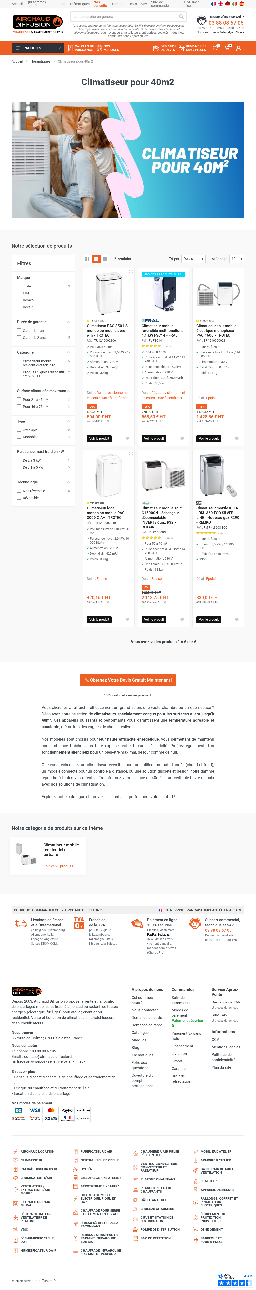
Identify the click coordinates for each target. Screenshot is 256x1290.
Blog (62, 4)
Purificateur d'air (96, 1151)
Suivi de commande (160, 3)
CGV (215, 1039)
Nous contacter (145, 1010)
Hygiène (87, 1169)
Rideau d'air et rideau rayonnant (99, 1224)
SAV (144, 4)
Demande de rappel (148, 1025)
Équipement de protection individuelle (213, 1217)
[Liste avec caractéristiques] (105, 259)
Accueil (17, 4)
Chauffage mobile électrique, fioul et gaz (98, 1198)
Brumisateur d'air (36, 1178)
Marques (139, 1040)
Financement (182, 1046)
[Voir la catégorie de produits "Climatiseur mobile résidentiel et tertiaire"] (26, 854)
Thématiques (80, 4)
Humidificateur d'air (38, 1250)
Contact (118, 4)
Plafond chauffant (158, 1179)
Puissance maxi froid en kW (40, 451)
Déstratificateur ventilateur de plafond (36, 1217)
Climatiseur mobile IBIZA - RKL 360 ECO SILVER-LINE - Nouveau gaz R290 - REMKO (218, 515)
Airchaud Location (37, 1151)
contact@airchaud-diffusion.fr (49, 1056)
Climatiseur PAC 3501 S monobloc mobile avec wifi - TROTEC (107, 331)
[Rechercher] (181, 16)
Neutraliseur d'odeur (100, 1160)
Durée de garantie (32, 322)
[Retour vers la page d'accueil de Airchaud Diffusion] (38, 22)
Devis (133, 4)
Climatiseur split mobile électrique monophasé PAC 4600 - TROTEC (216, 331)
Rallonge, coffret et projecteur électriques (219, 1202)
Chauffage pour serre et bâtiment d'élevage (100, 1212)
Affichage (220, 259)
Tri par (174, 259)
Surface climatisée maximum (41, 391)
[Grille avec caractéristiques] (96, 259)
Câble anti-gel (154, 1200)
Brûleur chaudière (157, 1209)
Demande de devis (147, 1017)
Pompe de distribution (160, 1229)
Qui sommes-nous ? (37, 3)
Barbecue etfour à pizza (212, 1240)
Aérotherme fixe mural (101, 1186)
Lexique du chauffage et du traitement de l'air (51, 1088)
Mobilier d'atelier (216, 1151)
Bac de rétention (156, 1238)
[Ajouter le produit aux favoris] (127, 438)
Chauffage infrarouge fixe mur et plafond (101, 1252)
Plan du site (221, 1067)
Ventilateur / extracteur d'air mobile (35, 1189)
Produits (32, 48)
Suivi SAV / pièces (191, 3)
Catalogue (140, 1032)
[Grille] (87, 259)
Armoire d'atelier (216, 1160)
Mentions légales (226, 1047)
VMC (24, 1229)
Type (21, 421)
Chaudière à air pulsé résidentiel (160, 1153)
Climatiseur (31, 1160)
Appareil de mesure (217, 1190)
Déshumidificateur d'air (37, 1240)
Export (177, 1061)
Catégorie (25, 352)
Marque (23, 277)
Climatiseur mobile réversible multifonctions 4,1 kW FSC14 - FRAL (163, 331)
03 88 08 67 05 (226, 23)
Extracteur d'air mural (35, 1203)
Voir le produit (99, 438)
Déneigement (212, 1229)
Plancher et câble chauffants (157, 1189)
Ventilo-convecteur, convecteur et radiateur (159, 1167)
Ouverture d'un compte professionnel (144, 1080)
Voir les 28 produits (58, 866)
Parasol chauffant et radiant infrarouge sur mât (100, 1238)
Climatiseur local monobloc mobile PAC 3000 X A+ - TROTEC (106, 513)
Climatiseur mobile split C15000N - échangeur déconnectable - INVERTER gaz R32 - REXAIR (162, 517)
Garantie (179, 1068)
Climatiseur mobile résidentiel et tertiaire (61, 849)
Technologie (27, 482)
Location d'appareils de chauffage (42, 1093)
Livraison (179, 1053)
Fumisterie (210, 1181)
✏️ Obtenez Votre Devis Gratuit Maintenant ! (128, 680)
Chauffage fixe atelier (101, 1178)
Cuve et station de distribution (157, 1219)
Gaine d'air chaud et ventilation (218, 1170)
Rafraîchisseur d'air (39, 1169)
